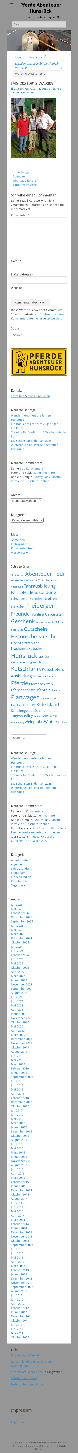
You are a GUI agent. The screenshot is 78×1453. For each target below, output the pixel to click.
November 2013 (21, 1236)
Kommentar (20, 215)
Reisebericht (19, 881)
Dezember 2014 (21, 1190)
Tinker (37, 716)
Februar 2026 (20, 913)
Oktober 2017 (20, 1106)
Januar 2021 (19, 1014)
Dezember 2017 (21, 1102)
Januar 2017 (19, 1127)
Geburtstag (54, 614)
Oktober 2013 (20, 1241)
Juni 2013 (17, 1253)
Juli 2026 (16, 904)
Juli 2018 (16, 1081)
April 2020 (18, 1030)
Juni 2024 (17, 951)
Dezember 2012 (21, 1278)
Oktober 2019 (20, 1047)
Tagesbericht (19, 885)
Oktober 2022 (20, 967)
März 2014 (18, 1220)
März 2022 (18, 976)
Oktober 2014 (20, 1194)
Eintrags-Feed (20, 544)
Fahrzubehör (20, 599)
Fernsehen (18, 607)
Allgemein (35, 57)
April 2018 (18, 1094)
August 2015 (19, 1165)
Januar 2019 (19, 1072)
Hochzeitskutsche (26, 648)
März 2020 (18, 1035)
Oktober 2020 (20, 1022)
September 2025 (22, 921)
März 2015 (18, 1178)
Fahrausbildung (40, 586)
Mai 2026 (17, 909)
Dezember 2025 (21, 917)
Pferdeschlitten (41, 683)
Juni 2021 (17, 1001)
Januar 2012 (19, 1312)
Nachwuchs (49, 676)
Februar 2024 (20, 955)
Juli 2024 (16, 946)
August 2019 (19, 1051)
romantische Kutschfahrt (35, 704)
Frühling (37, 614)
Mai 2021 (17, 1005)
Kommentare (34, 468)
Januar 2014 (19, 1228)
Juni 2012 (17, 1299)
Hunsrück (24, 656)
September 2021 (22, 988)
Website (16, 288)
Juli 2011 (16, 1325)
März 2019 (18, 1064)
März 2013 (18, 1266)
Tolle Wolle (49, 716)
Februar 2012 (20, 1308)
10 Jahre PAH (17, 575)
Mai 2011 (17, 1333)
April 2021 (18, 1009)
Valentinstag (17, 722)
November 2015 (21, 1161)
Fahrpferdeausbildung (33, 592)
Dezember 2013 (21, 1232)
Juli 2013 (16, 1249)
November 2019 (21, 1043)
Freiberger (40, 606)
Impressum (18, 1422)
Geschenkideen (43, 622)
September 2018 (22, 1077)
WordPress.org (21, 552)
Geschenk (23, 621)
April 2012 (18, 1304)
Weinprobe (34, 721)
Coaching (44, 580)
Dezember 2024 (21, 938)
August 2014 (19, 1199)
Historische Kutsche (34, 636)
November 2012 (21, 1283)
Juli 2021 (16, 997)
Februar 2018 (20, 1098)
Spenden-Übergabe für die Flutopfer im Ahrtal (39, 66)
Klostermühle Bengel (25, 1355)
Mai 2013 (17, 1257)
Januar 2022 (19, 980)
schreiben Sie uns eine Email (30, 396)
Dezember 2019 (21, 1039)
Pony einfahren (48, 698)
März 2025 (18, 934)
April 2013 (18, 1262)
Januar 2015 (19, 1186)
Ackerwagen (20, 580)
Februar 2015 (20, 1182)
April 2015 (18, 1173)
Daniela (46, 88)
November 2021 (21, 984)
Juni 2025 (17, 925)
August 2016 (19, 1140)
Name (16, 261)
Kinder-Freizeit (21, 877)
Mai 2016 (17, 1148)
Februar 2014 (20, 1224)
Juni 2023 (17, 959)
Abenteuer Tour (45, 573)
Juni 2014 (17, 1207)
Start (19, 57)
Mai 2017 (17, 1119)
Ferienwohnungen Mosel (27, 1384)
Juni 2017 (17, 1115)
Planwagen (25, 697)
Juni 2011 (17, 1329)
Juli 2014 (16, 1203)
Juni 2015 (17, 1169)
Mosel (37, 676)
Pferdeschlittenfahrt (29, 690)
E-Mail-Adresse (22, 274)
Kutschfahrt (26, 668)
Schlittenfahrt (44, 710)
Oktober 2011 (20, 1320)
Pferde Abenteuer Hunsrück (45, 1442)
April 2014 (18, 1215)
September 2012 (22, 1287)
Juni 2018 (17, 1085)
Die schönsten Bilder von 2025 (31, 441)
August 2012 (19, 1291)
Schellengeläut (22, 710)
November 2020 (21, 1018)
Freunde (20, 613)
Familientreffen (43, 598)
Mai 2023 (17, 963)
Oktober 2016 (20, 1136)
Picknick (54, 690)
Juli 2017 (16, 1110)
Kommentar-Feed (22, 548)
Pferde (19, 683)
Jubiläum (44, 656)
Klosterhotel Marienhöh (27, 1372)
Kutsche (37, 662)
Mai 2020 (17, 1026)
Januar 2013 (19, 1274)
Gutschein (35, 628)
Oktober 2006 (20, 1337)
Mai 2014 (17, 1211)
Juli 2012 (16, 1295)
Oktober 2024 (20, 942)
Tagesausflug (22, 715)
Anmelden (18, 540)
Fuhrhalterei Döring (24, 1378)
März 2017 (18, 1123)
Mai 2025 (17, 930)
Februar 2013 (20, 1270)
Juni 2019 (17, 1056)
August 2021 (19, 993)
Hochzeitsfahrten (25, 642)
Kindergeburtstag (21, 662)
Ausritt (33, 580)
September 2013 (22, 1245)
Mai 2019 (17, 1060)
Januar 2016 (19, 1157)
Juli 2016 (16, 1144)
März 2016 (18, 1152)
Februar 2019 (20, 1068)
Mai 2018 (17, 1089)
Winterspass (55, 721)
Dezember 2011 (21, 1316)
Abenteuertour (21, 860)
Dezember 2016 (21, 1131)
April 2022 (18, 972)
